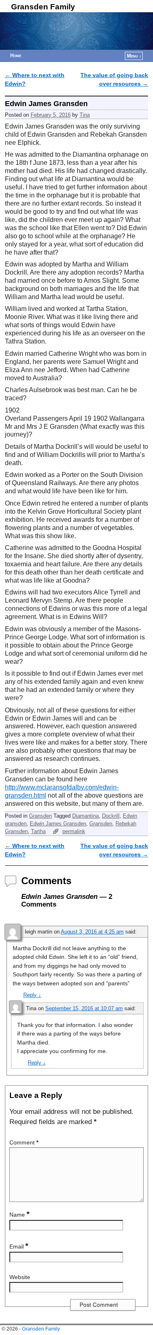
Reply (32, 995)
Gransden (40, 816)
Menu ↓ (134, 56)
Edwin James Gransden (58, 824)
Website (19, 1277)
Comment (23, 1142)
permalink (73, 831)
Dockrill (111, 816)
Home (15, 55)
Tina (85, 115)
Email (18, 1246)
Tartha (38, 831)
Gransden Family (43, 6)
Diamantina (85, 816)
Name (19, 1214)
